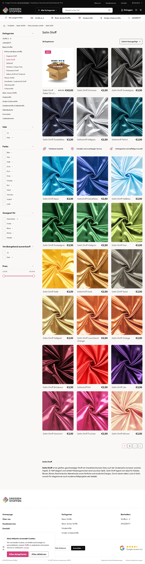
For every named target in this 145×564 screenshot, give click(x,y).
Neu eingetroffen (16, 18)
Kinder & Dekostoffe (112, 18)
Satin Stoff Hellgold (52, 338)
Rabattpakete (8, 110)
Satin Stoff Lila (119, 387)
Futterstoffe (8, 89)
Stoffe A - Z (7, 38)
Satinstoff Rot (84, 387)
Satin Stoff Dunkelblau (53, 139)
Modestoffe (88, 18)
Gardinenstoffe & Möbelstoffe (13, 106)
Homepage (8, 514)
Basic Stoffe (21, 26)
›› (140, 446)
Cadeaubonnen (8, 118)
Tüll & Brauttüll (9, 85)
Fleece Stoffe (9, 78)
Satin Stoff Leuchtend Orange (88, 339)
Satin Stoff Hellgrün (86, 245)
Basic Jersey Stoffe (62, 18)
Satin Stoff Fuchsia (86, 433)
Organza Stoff (11, 56)
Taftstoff (9, 63)
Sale (5, 127)
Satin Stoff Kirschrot (52, 433)
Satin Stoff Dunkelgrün (54, 245)
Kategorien (8, 33)
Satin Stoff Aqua (51, 198)
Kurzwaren (7, 114)
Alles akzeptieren (18, 554)
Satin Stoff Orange (121, 338)
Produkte (11, 26)
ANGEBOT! (136, 18)
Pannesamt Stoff (12, 70)
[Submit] (110, 10)
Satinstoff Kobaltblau (87, 198)
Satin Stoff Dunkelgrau (123, 90)
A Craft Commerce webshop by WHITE (59, 560)
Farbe (5, 146)
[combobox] (87, 10)
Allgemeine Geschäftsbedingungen (111, 560)
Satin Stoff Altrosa (120, 433)
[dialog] (29, 546)
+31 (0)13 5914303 (23, 3)
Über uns (97, 3)
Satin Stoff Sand (119, 291)
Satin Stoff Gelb (50, 291)
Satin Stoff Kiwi (119, 245)
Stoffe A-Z (39, 18)
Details (26, 548)
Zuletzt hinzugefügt (129, 41)
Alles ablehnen (38, 554)
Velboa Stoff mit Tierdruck (15, 74)
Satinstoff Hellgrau (86, 139)
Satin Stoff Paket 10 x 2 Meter (48, 93)
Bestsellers (125, 514)
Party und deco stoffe (35, 26)
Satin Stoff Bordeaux (53, 387)
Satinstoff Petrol (120, 139)
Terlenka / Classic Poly (14, 67)
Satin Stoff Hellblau (121, 198)
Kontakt (124, 3)
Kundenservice (111, 3)
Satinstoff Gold (84, 291)
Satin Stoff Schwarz (86, 90)
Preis (5, 266)
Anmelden (77, 548)
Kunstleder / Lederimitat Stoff (15, 81)
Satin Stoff (10, 60)
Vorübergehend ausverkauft (17, 246)
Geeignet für (9, 213)
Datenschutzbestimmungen (134, 560)
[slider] (4, 276)
